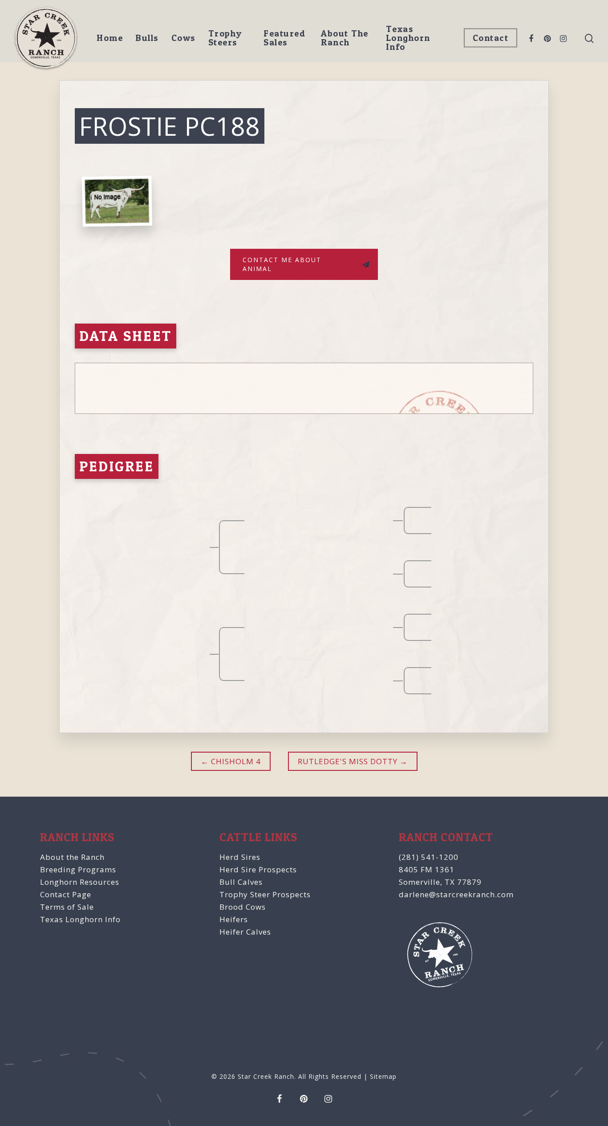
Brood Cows (242, 907)
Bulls (147, 37)
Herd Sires (239, 857)
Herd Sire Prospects (258, 869)
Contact (491, 37)
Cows (183, 37)
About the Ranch (72, 857)
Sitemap (383, 1076)
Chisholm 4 (235, 761)
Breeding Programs (78, 869)
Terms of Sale (67, 907)
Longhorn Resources (79, 882)
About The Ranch (345, 38)
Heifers (233, 919)
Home (110, 37)
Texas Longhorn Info (408, 37)
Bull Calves (241, 882)
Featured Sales (284, 38)
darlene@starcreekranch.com (456, 894)
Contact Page (65, 894)
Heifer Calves (245, 932)
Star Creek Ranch (266, 1076)
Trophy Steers (225, 38)
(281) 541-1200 (428, 857)
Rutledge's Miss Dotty (347, 761)
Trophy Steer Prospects (265, 894)
